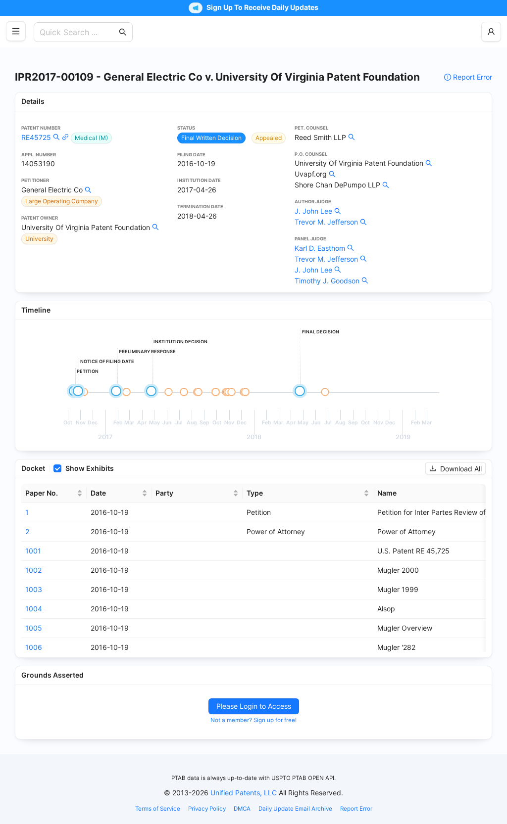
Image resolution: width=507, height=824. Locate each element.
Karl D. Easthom (320, 248)
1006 (33, 647)
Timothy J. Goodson (327, 280)
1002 (33, 570)
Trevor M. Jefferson (326, 222)
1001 (33, 551)
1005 (33, 628)
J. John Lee (313, 211)
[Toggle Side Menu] (16, 31)
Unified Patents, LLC (243, 792)
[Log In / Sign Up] (491, 32)
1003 (33, 589)
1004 (33, 608)
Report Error (472, 77)
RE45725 (36, 137)
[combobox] (78, 32)
